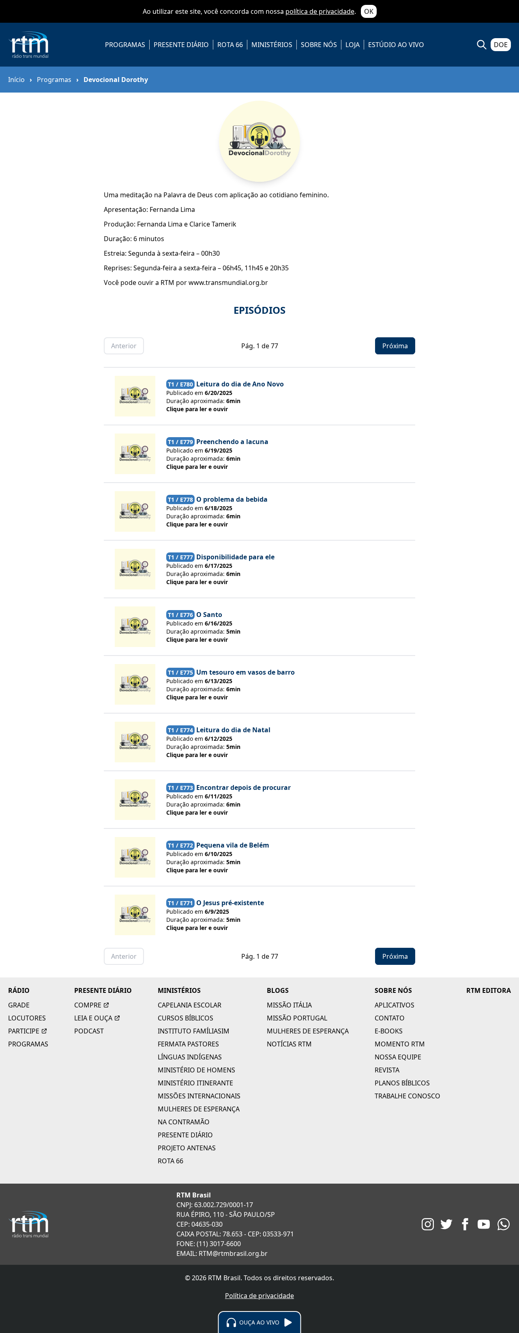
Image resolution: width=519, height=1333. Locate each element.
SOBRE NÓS (319, 44)
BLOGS (278, 990)
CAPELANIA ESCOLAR (189, 1005)
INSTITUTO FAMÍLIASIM (193, 1031)
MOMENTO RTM (400, 1044)
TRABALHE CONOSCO (407, 1095)
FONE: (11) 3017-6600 (208, 1243)
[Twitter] (446, 1224)
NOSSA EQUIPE (398, 1057)
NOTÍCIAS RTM (289, 1044)
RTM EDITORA (488, 990)
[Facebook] (465, 1224)
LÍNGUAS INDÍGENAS (190, 1057)
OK (368, 11)
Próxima (395, 345)
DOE (501, 44)
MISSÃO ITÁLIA (289, 1005)
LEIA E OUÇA (93, 1018)
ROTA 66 (230, 44)
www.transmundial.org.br (228, 282)
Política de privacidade (259, 1295)
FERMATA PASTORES (188, 1044)
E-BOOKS (389, 1031)
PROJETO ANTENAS (187, 1147)
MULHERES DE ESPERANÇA (199, 1108)
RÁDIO (19, 990)
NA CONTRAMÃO (184, 1121)
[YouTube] (484, 1224)
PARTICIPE (23, 1031)
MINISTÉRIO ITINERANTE (195, 1082)
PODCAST (89, 1031)
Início (16, 79)
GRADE (19, 1005)
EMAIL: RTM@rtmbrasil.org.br (222, 1253)
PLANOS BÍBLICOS (402, 1082)
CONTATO (390, 1018)
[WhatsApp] (503, 1224)
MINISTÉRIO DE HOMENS (196, 1070)
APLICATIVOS (394, 1005)
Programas (54, 79)
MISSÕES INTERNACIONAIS (199, 1095)
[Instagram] (428, 1224)
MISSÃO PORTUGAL (297, 1018)
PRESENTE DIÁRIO (181, 44)
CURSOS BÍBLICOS (185, 1018)
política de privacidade (319, 11)
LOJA (352, 44)
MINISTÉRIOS (271, 44)
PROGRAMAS (125, 44)
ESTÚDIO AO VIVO (396, 44)
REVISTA (387, 1070)
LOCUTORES (27, 1018)
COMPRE (87, 1005)
